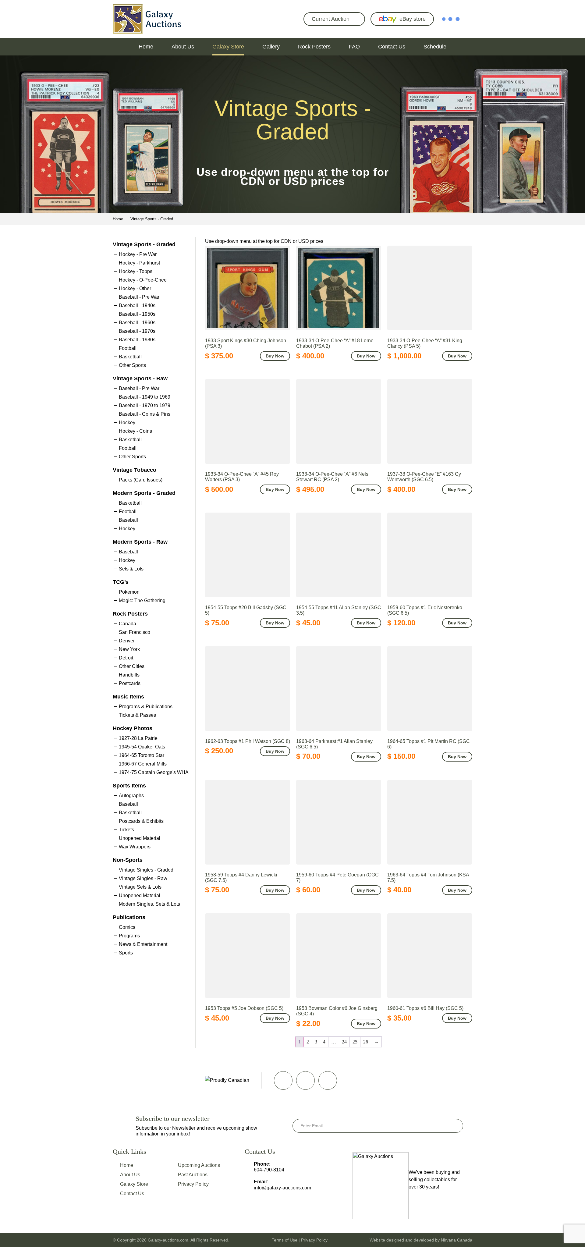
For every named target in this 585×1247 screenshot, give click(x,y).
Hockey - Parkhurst (139, 262)
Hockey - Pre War (138, 254)
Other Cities (131, 666)
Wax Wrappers (135, 846)
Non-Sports (128, 860)
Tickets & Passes (137, 715)
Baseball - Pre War (139, 297)
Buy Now (275, 355)
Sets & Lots (131, 568)
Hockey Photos (132, 728)
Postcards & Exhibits (141, 821)
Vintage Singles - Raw (143, 878)
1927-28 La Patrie (138, 738)
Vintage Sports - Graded (144, 244)
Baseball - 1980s (137, 339)
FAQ (354, 47)
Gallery (271, 47)
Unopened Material (139, 838)
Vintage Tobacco (134, 470)
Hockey (127, 422)
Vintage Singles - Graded (146, 869)
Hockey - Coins (135, 431)
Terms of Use (284, 1240)
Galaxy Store (228, 47)
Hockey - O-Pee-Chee (143, 279)
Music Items (128, 697)
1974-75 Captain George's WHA (154, 772)
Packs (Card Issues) (140, 479)
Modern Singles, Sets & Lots (149, 904)
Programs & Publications (145, 706)
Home (146, 47)
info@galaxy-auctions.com (282, 1187)
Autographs (131, 795)
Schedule (435, 47)
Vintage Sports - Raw (140, 378)
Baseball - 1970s (137, 331)
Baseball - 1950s (137, 314)
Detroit (126, 657)
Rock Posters (314, 47)
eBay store (412, 19)
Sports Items (129, 786)
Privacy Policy (193, 1184)
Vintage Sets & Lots (140, 887)
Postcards (129, 683)
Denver (127, 640)
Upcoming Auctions (199, 1165)
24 (344, 1041)
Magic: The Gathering (142, 600)
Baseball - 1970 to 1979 (144, 405)
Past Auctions (192, 1174)
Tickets (126, 829)
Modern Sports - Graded (144, 493)
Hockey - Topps (135, 271)
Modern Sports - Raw (140, 542)
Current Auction (330, 19)
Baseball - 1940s (137, 305)
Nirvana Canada (456, 1240)
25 (355, 1041)
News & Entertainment (143, 944)
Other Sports (132, 365)
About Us (183, 47)
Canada (127, 623)
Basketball (130, 356)
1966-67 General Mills (143, 763)
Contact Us (391, 47)
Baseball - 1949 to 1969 (144, 397)
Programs (129, 935)
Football (127, 348)
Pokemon (129, 592)
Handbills (129, 674)
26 (365, 1041)
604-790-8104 (269, 1169)
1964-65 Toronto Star (141, 755)
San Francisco (134, 632)
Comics (127, 927)
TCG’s (121, 582)
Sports (126, 952)
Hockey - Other (135, 288)
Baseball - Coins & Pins (144, 414)
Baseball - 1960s (137, 322)
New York (129, 649)
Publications (129, 917)
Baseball (128, 520)
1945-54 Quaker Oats (142, 746)
